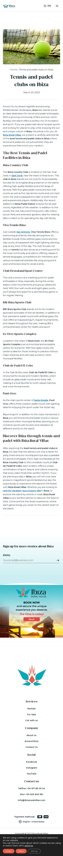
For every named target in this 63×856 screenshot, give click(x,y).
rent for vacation (12, 490)
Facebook (31, 762)
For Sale (31, 714)
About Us (31, 735)
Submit (58, 560)
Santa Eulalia (41, 400)
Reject (21, 851)
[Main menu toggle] (57, 6)
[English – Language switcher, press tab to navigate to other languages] (48, 6)
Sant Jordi (16, 175)
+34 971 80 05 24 (36, 788)
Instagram (31, 767)
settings (29, 845)
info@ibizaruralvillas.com (31, 800)
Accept (9, 851)
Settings (34, 851)
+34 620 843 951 (34, 794)
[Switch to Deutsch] (49, 10)
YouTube (31, 773)
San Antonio (23, 232)
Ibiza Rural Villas (12, 135)
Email (7, 555)
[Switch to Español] (49, 14)
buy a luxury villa (32, 490)
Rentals (31, 708)
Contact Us (31, 747)
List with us (31, 720)
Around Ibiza (31, 741)
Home (13, 69)
